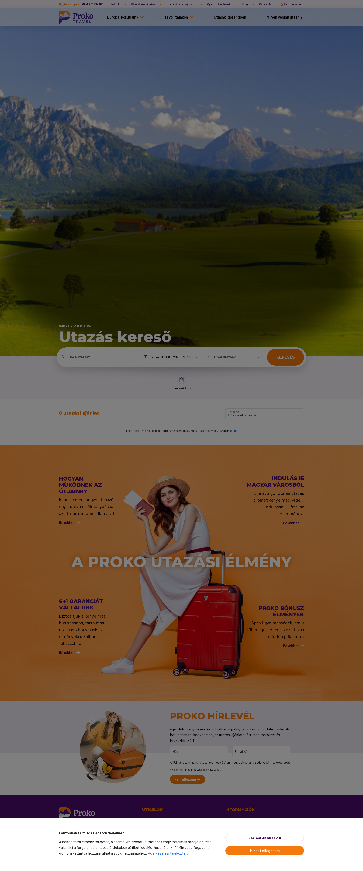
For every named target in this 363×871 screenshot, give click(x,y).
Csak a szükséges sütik (265, 837)
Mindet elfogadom (265, 850)
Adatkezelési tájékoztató (168, 853)
